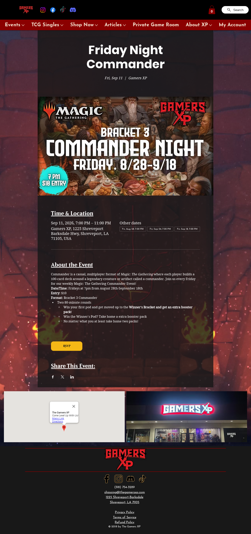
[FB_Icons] (106, 478)
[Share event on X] (62, 376)
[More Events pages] (23, 25)
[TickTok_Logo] (142, 478)
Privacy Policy (124, 512)
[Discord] (72, 9)
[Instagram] (42, 9)
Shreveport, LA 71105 (124, 502)
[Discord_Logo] (130, 478)
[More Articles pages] (124, 25)
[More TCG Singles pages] (61, 25)
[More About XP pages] (210, 25)
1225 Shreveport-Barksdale (124, 497)
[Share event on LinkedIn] (72, 376)
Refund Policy (124, 522)
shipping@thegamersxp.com (124, 492)
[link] (212, 9)
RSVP (66, 346)
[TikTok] (62, 9)
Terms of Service (124, 517)
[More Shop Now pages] (96, 25)
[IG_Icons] (118, 478)
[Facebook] (52, 9)
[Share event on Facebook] (53, 376)
